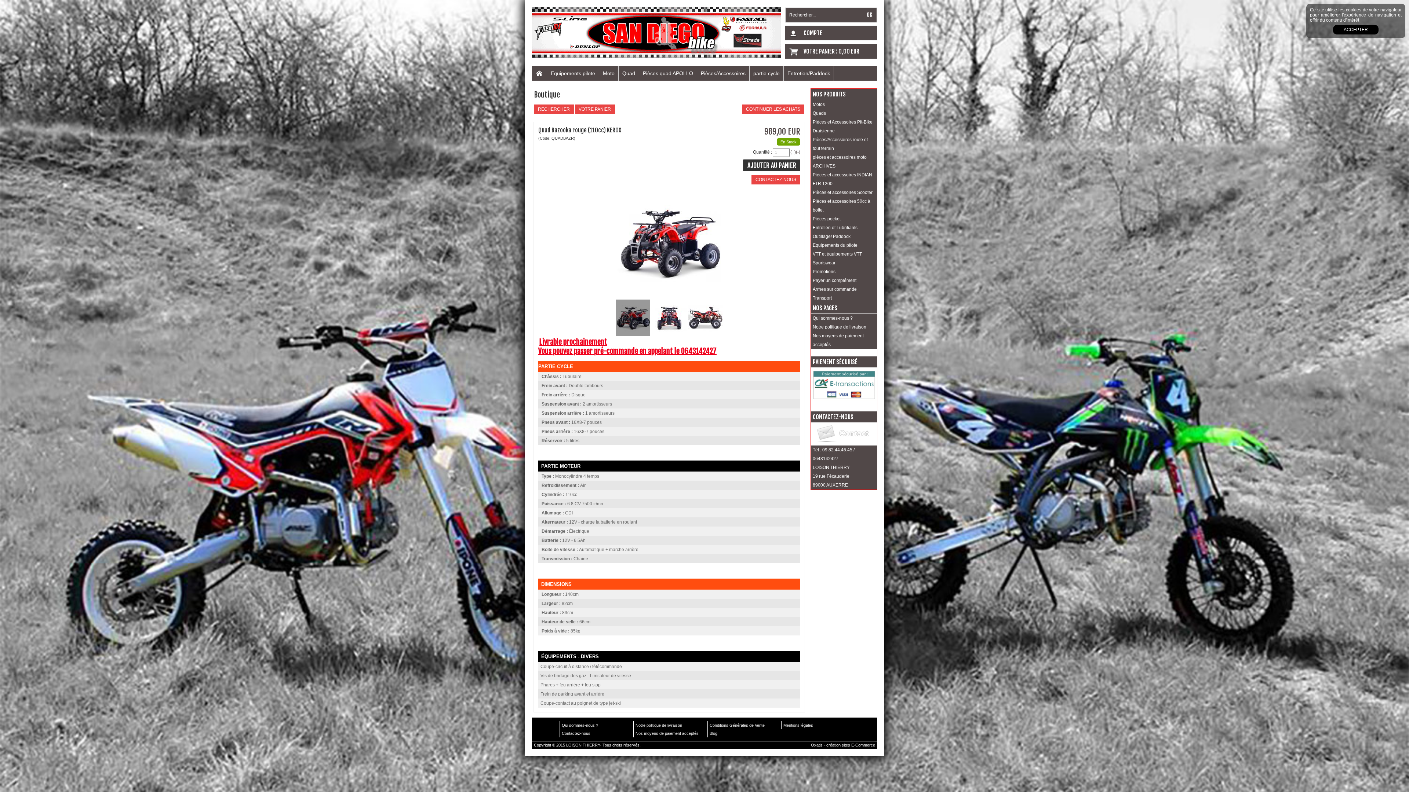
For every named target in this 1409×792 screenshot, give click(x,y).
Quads (819, 113)
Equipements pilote (573, 73)
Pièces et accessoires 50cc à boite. (841, 206)
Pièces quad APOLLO (668, 73)
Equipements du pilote (835, 245)
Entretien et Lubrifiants (835, 227)
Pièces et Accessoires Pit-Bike (843, 122)
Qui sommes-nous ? (833, 318)
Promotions (824, 271)
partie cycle (766, 73)
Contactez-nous (576, 733)
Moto (609, 73)
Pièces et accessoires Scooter (843, 192)
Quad (628, 73)
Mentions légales (798, 725)
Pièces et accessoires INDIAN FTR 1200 (842, 179)
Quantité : (762, 152)
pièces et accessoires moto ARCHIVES (840, 162)
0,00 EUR (848, 51)
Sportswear (824, 262)
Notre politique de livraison (839, 327)
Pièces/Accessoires (723, 73)
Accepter (1356, 29)
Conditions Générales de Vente (737, 725)
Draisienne (824, 130)
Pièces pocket (827, 218)
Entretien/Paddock (808, 73)
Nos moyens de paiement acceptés (838, 340)
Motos (819, 104)
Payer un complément (834, 280)
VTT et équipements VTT (837, 254)
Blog (713, 733)
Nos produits (829, 94)
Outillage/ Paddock (832, 236)
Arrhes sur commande (835, 289)
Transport (822, 298)
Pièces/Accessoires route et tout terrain (840, 144)
